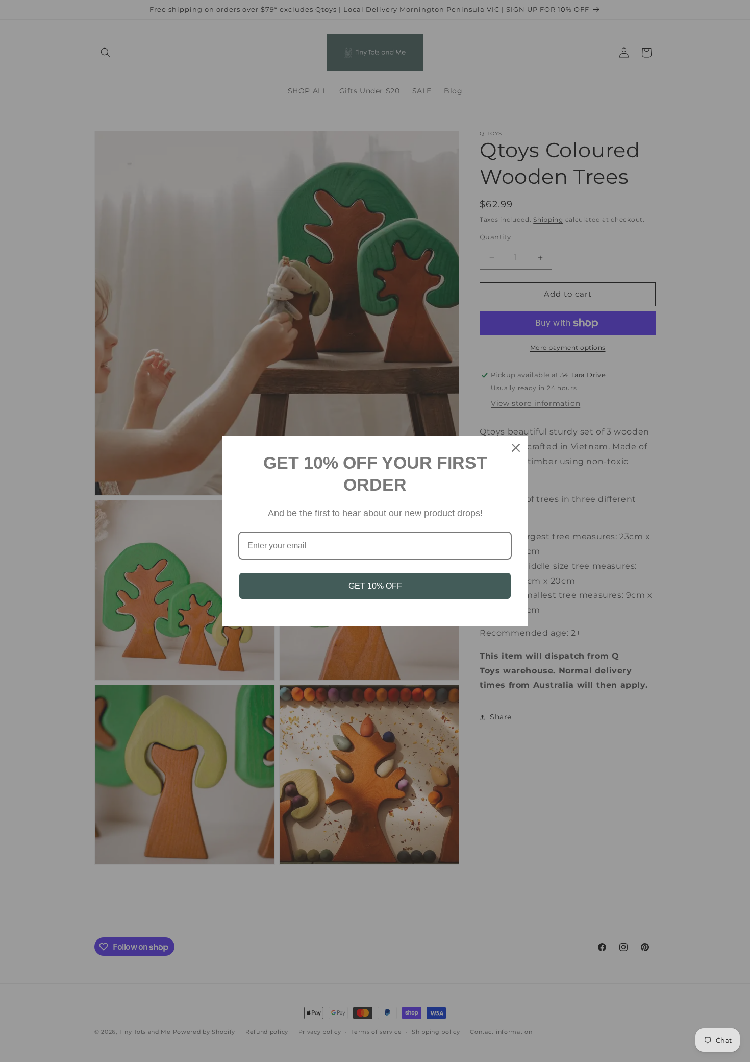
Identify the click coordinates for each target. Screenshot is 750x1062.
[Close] (516, 448)
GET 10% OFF (375, 586)
